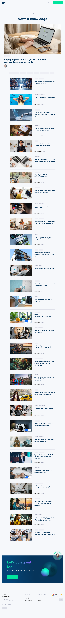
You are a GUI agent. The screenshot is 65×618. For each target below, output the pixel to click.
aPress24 (39, 600)
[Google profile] (11, 615)
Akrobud (39, 598)
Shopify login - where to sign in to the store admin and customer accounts (25, 60)
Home (26, 608)
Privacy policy (27, 614)
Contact (44, 608)
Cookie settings (34, 614)
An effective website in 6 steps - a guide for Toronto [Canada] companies (44, 379)
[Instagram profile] (8, 615)
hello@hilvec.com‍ (6, 594)
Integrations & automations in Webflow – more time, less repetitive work (44, 114)
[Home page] (5, 3)
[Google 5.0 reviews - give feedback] (57, 595)
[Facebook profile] (5, 615)
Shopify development (28, 600)
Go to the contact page (24, 576)
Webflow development (29, 598)
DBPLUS (39, 597)
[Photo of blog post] (32, 39)
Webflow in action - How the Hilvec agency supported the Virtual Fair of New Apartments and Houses (44, 518)
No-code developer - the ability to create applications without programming (44, 363)
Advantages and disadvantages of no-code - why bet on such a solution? (44, 503)
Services (36, 608)
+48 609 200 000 (6, 596)
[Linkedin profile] (3, 615)
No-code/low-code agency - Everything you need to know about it (44, 534)
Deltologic (40, 601)
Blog (40, 608)
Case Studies (30, 608)
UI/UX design (27, 597)
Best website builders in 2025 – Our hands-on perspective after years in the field (44, 161)
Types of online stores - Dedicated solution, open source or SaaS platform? (44, 456)
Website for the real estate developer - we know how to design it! (44, 254)
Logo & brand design (28, 601)
